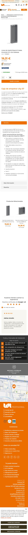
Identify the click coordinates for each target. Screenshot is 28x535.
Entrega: (18, 72)
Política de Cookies (6, 517)
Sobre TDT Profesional (11, 432)
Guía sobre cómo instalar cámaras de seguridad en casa (15, 343)
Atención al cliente (10, 412)
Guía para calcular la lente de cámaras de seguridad (15, 354)
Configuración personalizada (13, 527)
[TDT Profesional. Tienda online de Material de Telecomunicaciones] (5, 5)
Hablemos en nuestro (12, 451)
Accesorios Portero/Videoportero (9, 16)
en (26, 1)
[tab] (14, 122)
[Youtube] (4, 457)
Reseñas (6, 187)
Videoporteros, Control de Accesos (15, 14)
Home (2, 14)
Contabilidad (8, 416)
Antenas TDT (21, 482)
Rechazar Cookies (13, 531)
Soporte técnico (9, 414)
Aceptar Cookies (14, 522)
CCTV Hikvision (9, 468)
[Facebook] (11, 457)
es (23, 1)
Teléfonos (22, 504)
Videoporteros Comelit (11, 472)
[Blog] (18, 457)
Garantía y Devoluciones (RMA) (13, 441)
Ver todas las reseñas (9, 307)
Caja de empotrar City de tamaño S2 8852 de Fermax (21, 222)
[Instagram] (8, 457)
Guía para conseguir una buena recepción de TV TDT (13, 350)
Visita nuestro (10, 449)
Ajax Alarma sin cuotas (11, 470)
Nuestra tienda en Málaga (12, 434)
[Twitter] (15, 457)
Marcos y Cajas (4, 17)
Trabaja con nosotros (10, 438)
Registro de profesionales (12, 436)
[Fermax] (5, 69)
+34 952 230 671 (9, 410)
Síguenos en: (8, 453)
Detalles (6, 123)
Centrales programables (18, 496)
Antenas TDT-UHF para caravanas (15, 486)
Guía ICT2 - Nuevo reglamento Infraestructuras (13, 358)
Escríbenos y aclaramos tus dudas (14, 430)
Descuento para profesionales (7, 64)
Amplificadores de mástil (17, 494)
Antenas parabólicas (19, 484)
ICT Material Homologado (12, 474)
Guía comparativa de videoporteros (14, 347)
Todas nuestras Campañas (12, 466)
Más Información (9, 183)
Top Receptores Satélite (11, 476)
